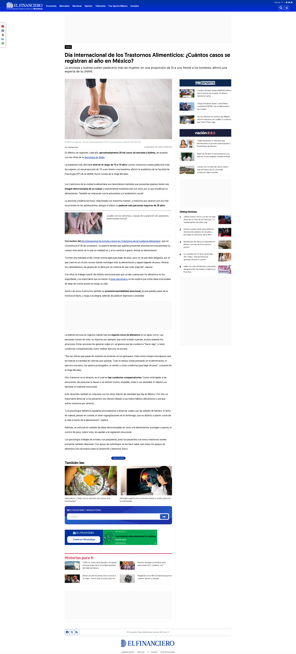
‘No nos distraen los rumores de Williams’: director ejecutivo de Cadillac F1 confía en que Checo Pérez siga (214, 119)
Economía (51, 6)
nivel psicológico (119, 279)
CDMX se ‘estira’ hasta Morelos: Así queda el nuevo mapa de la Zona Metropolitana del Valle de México (100, 565)
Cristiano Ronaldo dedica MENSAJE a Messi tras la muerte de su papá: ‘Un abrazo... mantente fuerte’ (214, 93)
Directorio (140, 652)
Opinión (88, 6)
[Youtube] (289, 2)
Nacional (77, 6)
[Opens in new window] (187, 93)
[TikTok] (292, 2)
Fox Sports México (118, 6)
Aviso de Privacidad (167, 652)
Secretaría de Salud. (94, 157)
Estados (135, 6)
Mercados (64, 6)
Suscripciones (152, 652)
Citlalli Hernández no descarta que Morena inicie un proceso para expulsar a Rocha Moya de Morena (213, 143)
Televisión (100, 6)
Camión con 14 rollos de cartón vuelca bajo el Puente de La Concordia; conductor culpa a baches (212, 170)
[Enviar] (164, 516)
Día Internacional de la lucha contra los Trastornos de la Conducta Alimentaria (120, 241)
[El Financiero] (24, 6)
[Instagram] (287, 2)
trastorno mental (118, 458)
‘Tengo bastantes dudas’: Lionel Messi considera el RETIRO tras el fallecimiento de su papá (213, 106)
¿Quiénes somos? (128, 652)
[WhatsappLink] (111, 537)
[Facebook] (282, 2)
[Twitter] (285, 2)
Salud (68, 47)
